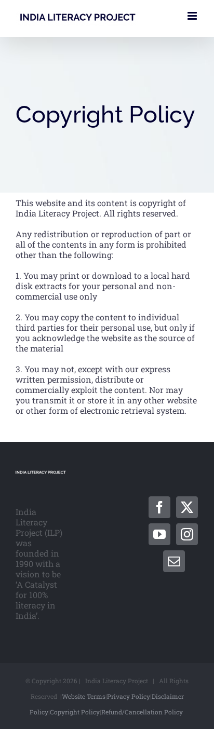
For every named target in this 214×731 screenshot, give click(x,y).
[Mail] (174, 561)
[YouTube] (159, 534)
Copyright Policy (75, 712)
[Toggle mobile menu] (193, 15)
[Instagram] (187, 534)
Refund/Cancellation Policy (142, 712)
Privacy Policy (128, 696)
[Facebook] (159, 507)
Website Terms (83, 696)
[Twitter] (187, 507)
